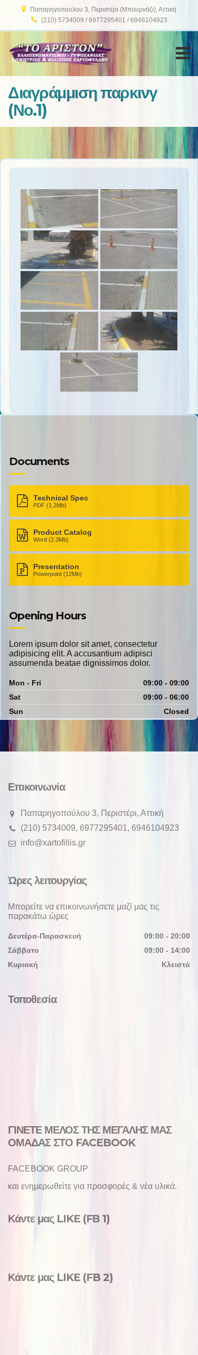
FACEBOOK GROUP (48, 1168)
